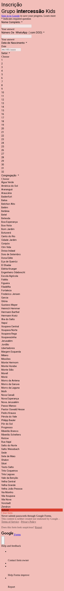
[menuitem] (35, 556)
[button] (32, 510)
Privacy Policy (28, 521)
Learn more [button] (50, 15)
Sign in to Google (10, 15)
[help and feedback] (3, 540)
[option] (32, 56)
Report (38, 527)
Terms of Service (10, 521)
